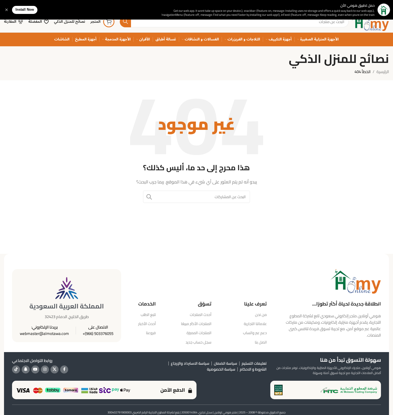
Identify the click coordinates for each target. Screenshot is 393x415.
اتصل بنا (261, 342)
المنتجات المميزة (199, 332)
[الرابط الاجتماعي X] (55, 369)
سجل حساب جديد (198, 342)
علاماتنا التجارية (255, 323)
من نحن (261, 314)
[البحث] (125, 21)
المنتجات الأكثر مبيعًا (196, 323)
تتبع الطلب (148, 314)
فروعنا (151, 332)
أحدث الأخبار (147, 323)
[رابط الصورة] (355, 281)
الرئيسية (382, 72)
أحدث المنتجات (200, 314)
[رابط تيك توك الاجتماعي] (16, 369)
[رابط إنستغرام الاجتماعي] (45, 369)
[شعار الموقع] (370, 21)
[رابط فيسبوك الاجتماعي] (64, 369)
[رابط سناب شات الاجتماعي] (26, 369)
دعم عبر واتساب (255, 332)
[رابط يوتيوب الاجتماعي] (35, 369)
